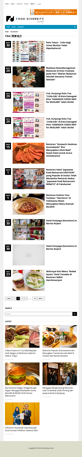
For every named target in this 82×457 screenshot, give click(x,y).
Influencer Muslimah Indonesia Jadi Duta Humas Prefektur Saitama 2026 (21, 429)
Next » (41, 298)
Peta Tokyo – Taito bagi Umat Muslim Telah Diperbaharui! (58, 45)
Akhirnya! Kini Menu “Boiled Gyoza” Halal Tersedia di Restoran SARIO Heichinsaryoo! (61, 275)
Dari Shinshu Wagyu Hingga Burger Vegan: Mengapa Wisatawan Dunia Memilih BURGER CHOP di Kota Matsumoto (21, 392)
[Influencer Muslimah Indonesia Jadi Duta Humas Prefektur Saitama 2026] (22, 413)
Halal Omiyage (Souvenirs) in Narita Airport (61, 222)
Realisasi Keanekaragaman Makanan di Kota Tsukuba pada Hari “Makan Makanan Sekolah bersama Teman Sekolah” (61, 73)
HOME (8, 27)
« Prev (8, 298)
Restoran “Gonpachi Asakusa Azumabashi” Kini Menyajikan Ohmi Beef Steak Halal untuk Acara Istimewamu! (61, 150)
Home (6, 32)
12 (35, 298)
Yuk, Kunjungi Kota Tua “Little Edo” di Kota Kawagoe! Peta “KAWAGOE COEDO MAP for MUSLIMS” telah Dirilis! (61, 98)
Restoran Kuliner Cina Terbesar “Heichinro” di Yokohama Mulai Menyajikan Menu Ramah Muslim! (60, 200)
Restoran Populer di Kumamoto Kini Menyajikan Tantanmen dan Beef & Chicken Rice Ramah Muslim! (58, 353)
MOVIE (14, 27)
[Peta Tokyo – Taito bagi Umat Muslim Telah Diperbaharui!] (29, 51)
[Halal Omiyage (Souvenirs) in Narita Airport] (29, 229)
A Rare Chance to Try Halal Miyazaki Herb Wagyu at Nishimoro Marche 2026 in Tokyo (20, 353)
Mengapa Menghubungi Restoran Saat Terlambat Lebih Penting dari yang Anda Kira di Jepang (57, 390)
